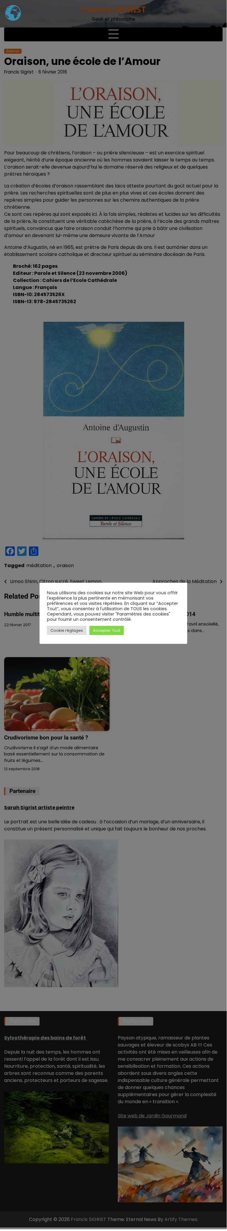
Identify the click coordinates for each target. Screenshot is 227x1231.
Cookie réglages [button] (66, 630)
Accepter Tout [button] (106, 630)
